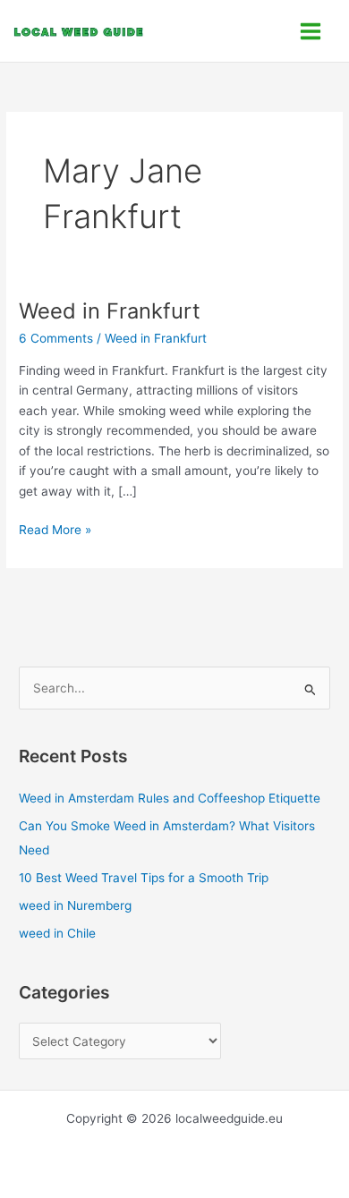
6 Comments (56, 338)
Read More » (55, 528)
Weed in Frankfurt (109, 311)
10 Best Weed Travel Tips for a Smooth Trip (143, 878)
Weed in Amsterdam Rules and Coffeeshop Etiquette (169, 798)
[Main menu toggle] (311, 31)
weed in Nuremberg (75, 905)
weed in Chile (57, 933)
